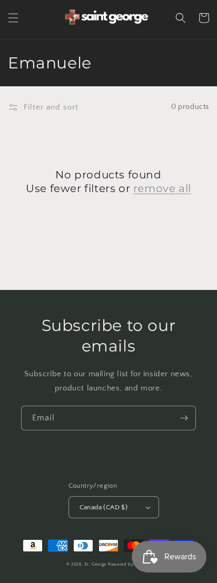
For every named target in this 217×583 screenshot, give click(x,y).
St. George (96, 564)
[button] (13, 17)
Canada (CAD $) (104, 507)
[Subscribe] (183, 418)
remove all (162, 188)
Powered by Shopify (129, 564)
